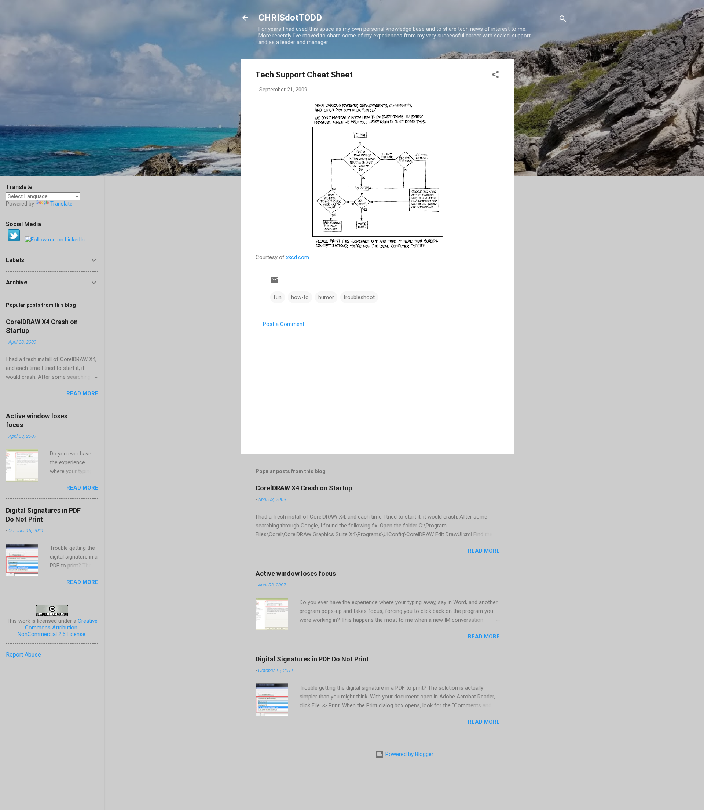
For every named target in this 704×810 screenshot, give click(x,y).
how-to (300, 297)
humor (326, 297)
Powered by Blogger (408, 754)
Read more (484, 551)
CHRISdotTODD (290, 17)
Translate (61, 203)
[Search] (562, 20)
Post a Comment (283, 324)
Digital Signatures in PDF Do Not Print (312, 659)
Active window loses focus (296, 573)
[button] (495, 75)
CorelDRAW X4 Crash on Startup (304, 488)
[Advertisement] (543, 169)
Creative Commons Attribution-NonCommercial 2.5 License (58, 628)
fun (278, 297)
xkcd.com (297, 257)
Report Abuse (23, 654)
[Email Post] (274, 282)
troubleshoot (359, 297)
